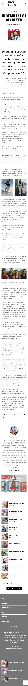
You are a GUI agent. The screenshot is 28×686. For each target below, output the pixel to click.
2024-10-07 (11, 561)
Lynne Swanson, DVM (17, 484)
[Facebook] (8, 588)
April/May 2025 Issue (13, 535)
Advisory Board (5, 608)
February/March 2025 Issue (15, 543)
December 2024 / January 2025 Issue (16, 551)
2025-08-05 (12, 521)
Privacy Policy (5, 621)
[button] (26, 3)
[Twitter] (16, 588)
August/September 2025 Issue (15, 519)
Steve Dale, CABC (17, 24)
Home (2, 599)
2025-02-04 (12, 545)
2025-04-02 (12, 537)
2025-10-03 (11, 513)
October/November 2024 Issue (15, 559)
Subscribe (4, 603)
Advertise (4, 617)
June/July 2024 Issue (13, 575)
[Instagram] (20, 588)
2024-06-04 (12, 576)
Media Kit (4, 612)
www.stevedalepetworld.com (10, 444)
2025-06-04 (12, 529)
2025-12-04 (11, 505)
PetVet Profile (14, 11)
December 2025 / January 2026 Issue (16, 504)
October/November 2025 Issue (15, 511)
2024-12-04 (11, 553)
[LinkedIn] (12, 588)
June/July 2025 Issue (13, 527)
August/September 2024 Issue (15, 567)
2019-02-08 (9, 24)
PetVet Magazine (12, 3)
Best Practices (14, 477)
